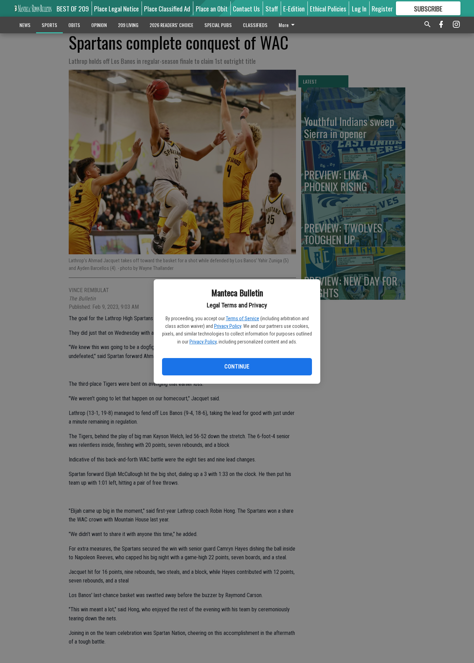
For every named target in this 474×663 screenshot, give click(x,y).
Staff (271, 8)
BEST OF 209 (73, 8)
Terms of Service (242, 318)
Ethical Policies (328, 8)
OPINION (99, 24)
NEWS (25, 24)
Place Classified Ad (167, 8)
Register (382, 8)
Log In (359, 8)
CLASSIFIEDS (255, 24)
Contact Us (246, 8)
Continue (237, 366)
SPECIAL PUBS (218, 24)
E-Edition (294, 8)
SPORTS (49, 24)
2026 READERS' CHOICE (171, 24)
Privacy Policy (227, 326)
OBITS (74, 24)
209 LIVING (128, 24)
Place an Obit (212, 8)
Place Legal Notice (116, 8)
